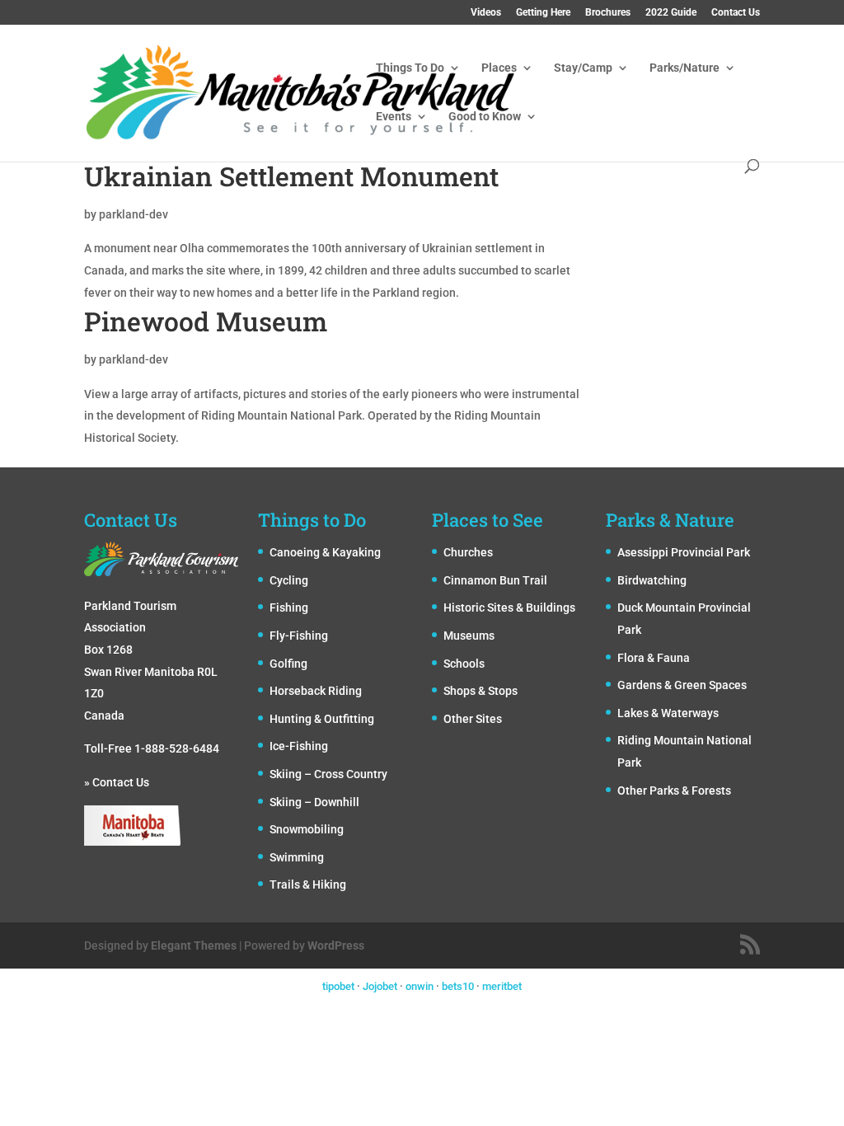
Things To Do (410, 68)
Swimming (297, 857)
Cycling (289, 580)
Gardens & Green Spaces (682, 685)
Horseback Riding (316, 690)
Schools (464, 663)
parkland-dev (133, 214)
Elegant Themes (194, 945)
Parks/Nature (684, 68)
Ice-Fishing (299, 746)
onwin (420, 986)
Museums (469, 635)
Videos (486, 12)
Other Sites (472, 718)
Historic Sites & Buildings (509, 607)
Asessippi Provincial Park (683, 552)
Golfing (288, 663)
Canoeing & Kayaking (325, 552)
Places (499, 68)
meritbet (502, 986)
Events (393, 116)
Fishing (289, 607)
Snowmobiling (307, 829)
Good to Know (484, 116)
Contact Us (735, 12)
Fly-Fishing (299, 635)
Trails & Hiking (308, 884)
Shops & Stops (480, 690)
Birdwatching (652, 580)
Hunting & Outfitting (322, 718)
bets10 (458, 986)
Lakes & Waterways (668, 713)
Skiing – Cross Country (328, 774)
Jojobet (380, 986)
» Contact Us (116, 782)
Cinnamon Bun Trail (495, 580)
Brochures (608, 12)
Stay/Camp (583, 68)
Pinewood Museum (205, 321)
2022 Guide (670, 12)
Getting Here (543, 12)
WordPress (335, 945)
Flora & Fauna (653, 657)
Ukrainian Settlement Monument (291, 176)
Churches (468, 552)
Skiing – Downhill (314, 802)
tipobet (338, 986)
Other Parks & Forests (674, 790)
